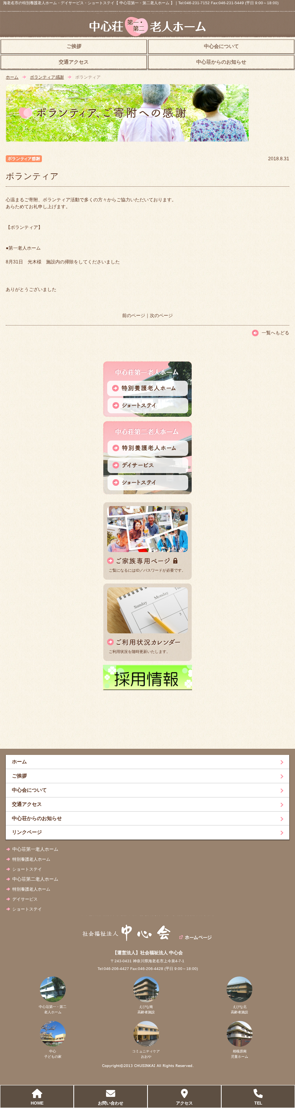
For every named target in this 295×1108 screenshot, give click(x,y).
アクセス (184, 1103)
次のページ (161, 315)
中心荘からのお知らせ (221, 62)
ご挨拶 (73, 46)
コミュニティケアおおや (146, 1054)
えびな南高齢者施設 (146, 1009)
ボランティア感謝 (47, 77)
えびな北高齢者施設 (239, 1009)
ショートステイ (27, 869)
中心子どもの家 (52, 1054)
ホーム (12, 77)
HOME (37, 1103)
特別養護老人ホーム (31, 859)
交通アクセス (74, 62)
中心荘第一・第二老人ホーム (52, 1009)
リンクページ (27, 832)
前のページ (133, 315)
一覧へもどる (275, 332)
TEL (258, 1103)
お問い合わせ (110, 1103)
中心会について (221, 46)
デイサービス (25, 899)
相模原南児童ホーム (239, 1054)
